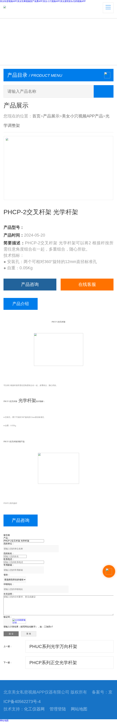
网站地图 (79, 709)
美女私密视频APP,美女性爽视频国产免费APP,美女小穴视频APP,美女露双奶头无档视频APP (43, 1)
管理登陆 (58, 709)
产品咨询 (30, 284)
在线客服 (87, 284)
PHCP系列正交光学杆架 (53, 662)
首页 (36, 116)
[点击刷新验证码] (19, 621)
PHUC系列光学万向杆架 (53, 646)
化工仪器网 (34, 709)
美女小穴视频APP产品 (82, 116)
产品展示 (51, 116)
